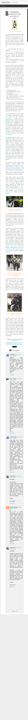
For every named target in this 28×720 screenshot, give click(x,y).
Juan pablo (12, 354)
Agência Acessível (14, 507)
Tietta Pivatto (15, 340)
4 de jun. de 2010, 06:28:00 (16, 507)
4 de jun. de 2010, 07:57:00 (15, 548)
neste (7, 334)
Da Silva (11, 412)
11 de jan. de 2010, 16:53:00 (16, 379)
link (6, 331)
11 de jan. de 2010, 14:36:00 (15, 355)
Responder (12, 374)
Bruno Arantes (13, 378)
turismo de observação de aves (16, 344)
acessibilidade (15, 343)
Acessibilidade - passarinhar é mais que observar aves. (15, 15)
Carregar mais (15, 611)
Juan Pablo (8, 134)
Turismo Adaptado (15, 166)
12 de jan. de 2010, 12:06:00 (15, 476)
